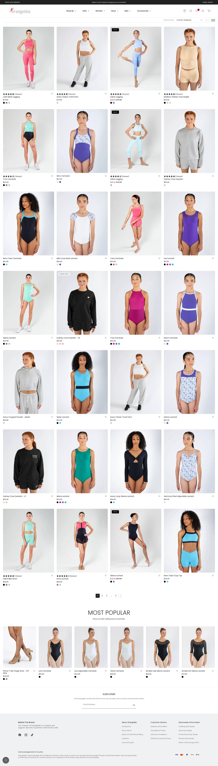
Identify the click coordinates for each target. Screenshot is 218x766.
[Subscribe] (133, 705)
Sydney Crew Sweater (173, 177)
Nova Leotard (67, 577)
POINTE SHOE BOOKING (12, 2)
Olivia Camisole (117, 671)
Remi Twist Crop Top (173, 576)
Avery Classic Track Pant (67, 95)
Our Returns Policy (158, 730)
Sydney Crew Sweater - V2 (68, 338)
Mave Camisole (171, 338)
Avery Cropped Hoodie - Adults (16, 417)
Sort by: (180, 20)
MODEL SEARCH (208, 2)
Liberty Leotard (170, 417)
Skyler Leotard (63, 417)
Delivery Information (159, 726)
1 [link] (97, 595)
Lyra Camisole (45, 671)
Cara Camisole (116, 258)
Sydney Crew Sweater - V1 (14, 496)
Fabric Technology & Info (189, 742)
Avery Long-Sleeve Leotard (122, 496)
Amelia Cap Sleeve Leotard (158, 671)
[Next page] (120, 596)
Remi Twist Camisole (12, 258)
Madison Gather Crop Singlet (176, 95)
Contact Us (126, 726)
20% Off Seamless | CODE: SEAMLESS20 (107, 2)
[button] (190, 10)
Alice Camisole (63, 176)
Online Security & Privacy (161, 738)
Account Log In (128, 742)
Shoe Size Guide (185, 730)
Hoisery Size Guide (186, 738)
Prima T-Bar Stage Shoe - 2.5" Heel (16, 672)
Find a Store (127, 730)
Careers (125, 738)
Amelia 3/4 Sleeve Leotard (193, 671)
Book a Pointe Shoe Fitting (132, 734)
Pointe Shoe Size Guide (188, 734)
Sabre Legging (119, 95)
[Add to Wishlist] (52, 93)
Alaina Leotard (9, 338)
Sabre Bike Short (12, 577)
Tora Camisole (12, 177)
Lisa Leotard (169, 258)
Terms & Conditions (159, 734)
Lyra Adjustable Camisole (85, 671)
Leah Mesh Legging (12, 95)
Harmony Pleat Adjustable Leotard (179, 496)
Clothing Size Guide (187, 726)
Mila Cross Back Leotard (67, 258)
